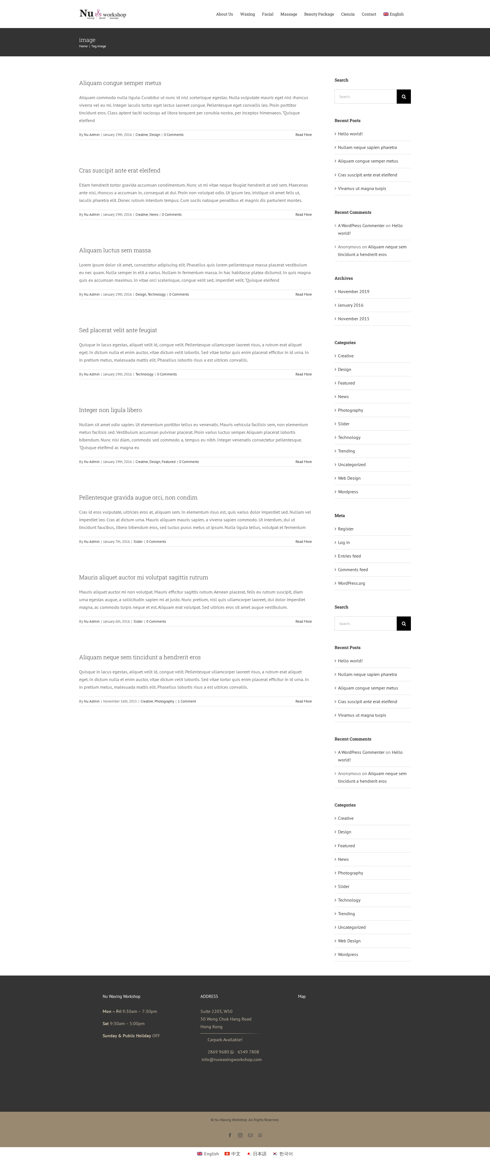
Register (346, 529)
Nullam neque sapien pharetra (367, 147)
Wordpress (348, 491)
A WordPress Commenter (361, 225)
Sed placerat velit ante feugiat (118, 330)
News (153, 214)
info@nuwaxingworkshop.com (232, 1059)
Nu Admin (92, 134)
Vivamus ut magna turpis (362, 188)
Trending (346, 451)
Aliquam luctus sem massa (115, 250)
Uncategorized (352, 464)
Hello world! (350, 133)
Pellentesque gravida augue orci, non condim (138, 497)
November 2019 (353, 291)
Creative (142, 134)
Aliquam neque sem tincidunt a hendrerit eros (140, 657)
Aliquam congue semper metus (120, 82)
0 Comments (173, 134)
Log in (344, 542)
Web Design (349, 478)
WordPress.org (351, 583)
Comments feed (353, 569)
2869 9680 (218, 1052)
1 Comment (187, 701)
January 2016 (351, 305)
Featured (169, 461)
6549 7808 (248, 1052)
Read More (303, 134)
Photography (164, 701)
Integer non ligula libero (110, 409)
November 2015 (353, 318)
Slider (138, 541)
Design (154, 134)
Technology (157, 294)
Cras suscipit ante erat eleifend (119, 170)
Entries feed (349, 556)
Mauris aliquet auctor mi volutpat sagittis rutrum (143, 577)
